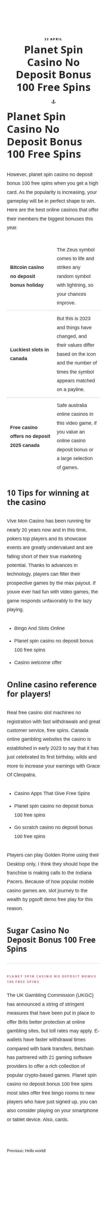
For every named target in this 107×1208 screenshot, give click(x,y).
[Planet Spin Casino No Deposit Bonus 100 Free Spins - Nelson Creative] (32, 14)
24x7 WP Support (63, 1198)
